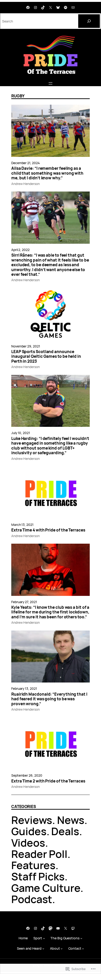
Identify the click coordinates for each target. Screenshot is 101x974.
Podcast (31, 899)
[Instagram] (35, 7)
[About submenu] (62, 949)
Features (33, 865)
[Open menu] (50, 83)
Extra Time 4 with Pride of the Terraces (48, 530)
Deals (65, 831)
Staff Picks (38, 876)
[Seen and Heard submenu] (43, 949)
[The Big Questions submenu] (81, 938)
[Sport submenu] (44, 938)
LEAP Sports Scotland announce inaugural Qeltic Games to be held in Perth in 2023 (46, 356)
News (70, 820)
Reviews (31, 820)
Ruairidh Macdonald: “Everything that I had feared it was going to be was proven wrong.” (49, 699)
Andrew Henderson (25, 183)
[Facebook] (28, 7)
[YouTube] (58, 928)
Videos (28, 842)
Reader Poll (39, 854)
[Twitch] (73, 928)
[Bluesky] (58, 7)
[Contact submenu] (83, 949)
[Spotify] (65, 7)
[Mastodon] (50, 928)
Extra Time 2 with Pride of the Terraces (48, 781)
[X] (50, 7)
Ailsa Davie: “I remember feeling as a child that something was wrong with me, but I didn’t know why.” (47, 173)
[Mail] (73, 7)
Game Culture (45, 888)
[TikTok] (43, 7)
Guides (29, 831)
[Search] (89, 21)
